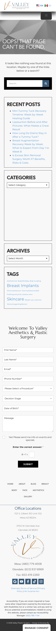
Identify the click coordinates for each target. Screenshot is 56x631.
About (22, 484)
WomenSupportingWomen (17, 304)
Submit (28, 464)
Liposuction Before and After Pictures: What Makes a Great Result (30, 126)
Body (14, 490)
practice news (27, 294)
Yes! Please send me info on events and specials (30, 438)
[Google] (15, 581)
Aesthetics (38, 490)
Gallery (28, 496)
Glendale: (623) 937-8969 (28, 569)
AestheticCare (12, 281)
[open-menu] (46, 16)
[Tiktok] (34, 581)
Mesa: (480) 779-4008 (28, 563)
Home (10, 484)
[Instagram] (41, 581)
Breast (45, 484)
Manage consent (37, 627)
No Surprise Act (31, 591)
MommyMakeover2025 (30, 291)
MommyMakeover (14, 291)
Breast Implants (23, 285)
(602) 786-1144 (32, 615)
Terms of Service (28, 588)
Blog (33, 484)
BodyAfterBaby (23, 281)
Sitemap (15, 588)
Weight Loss (29, 300)
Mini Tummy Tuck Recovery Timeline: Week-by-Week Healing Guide (29, 114)
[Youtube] (21, 581)
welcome (37, 300)
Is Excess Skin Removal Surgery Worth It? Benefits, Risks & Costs (28, 159)
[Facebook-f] (28, 581)
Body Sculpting (35, 281)
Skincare (15, 299)
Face (25, 490)
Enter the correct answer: (28, 447)
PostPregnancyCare (14, 294)
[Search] (45, 83)
